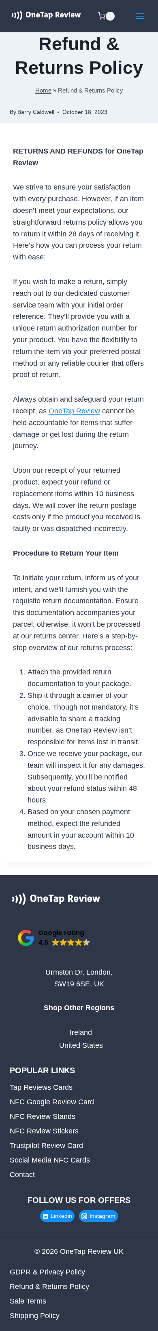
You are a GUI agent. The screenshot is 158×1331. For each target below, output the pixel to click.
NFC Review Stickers (44, 1131)
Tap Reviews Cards (41, 1087)
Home (43, 90)
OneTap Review (74, 411)
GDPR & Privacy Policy (47, 1272)
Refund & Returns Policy (49, 1287)
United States (81, 1045)
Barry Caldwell (35, 112)
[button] (54, 938)
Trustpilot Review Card (46, 1145)
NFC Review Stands (42, 1116)
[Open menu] (140, 16)
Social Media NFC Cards (50, 1160)
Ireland (81, 1032)
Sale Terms (28, 1301)
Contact (22, 1175)
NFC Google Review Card (52, 1102)
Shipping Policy (35, 1316)
